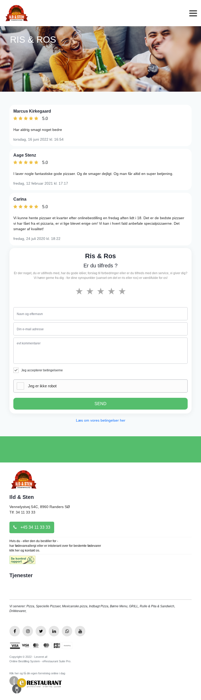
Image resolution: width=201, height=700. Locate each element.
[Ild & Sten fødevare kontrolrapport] (22, 561)
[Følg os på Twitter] (41, 631)
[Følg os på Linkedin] (54, 631)
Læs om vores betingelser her (100, 420)
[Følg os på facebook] (14, 631)
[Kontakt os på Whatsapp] (67, 631)
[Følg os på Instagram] (28, 631)
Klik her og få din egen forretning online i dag (37, 673)
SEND (100, 403)
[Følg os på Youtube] (80, 631)
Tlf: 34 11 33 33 (22, 512)
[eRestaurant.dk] (35, 684)
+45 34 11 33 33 (34, 527)
